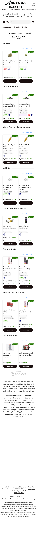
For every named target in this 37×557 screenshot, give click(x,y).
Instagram (31, 489)
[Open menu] (34, 3)
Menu (33, 5)
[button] (10, 55)
